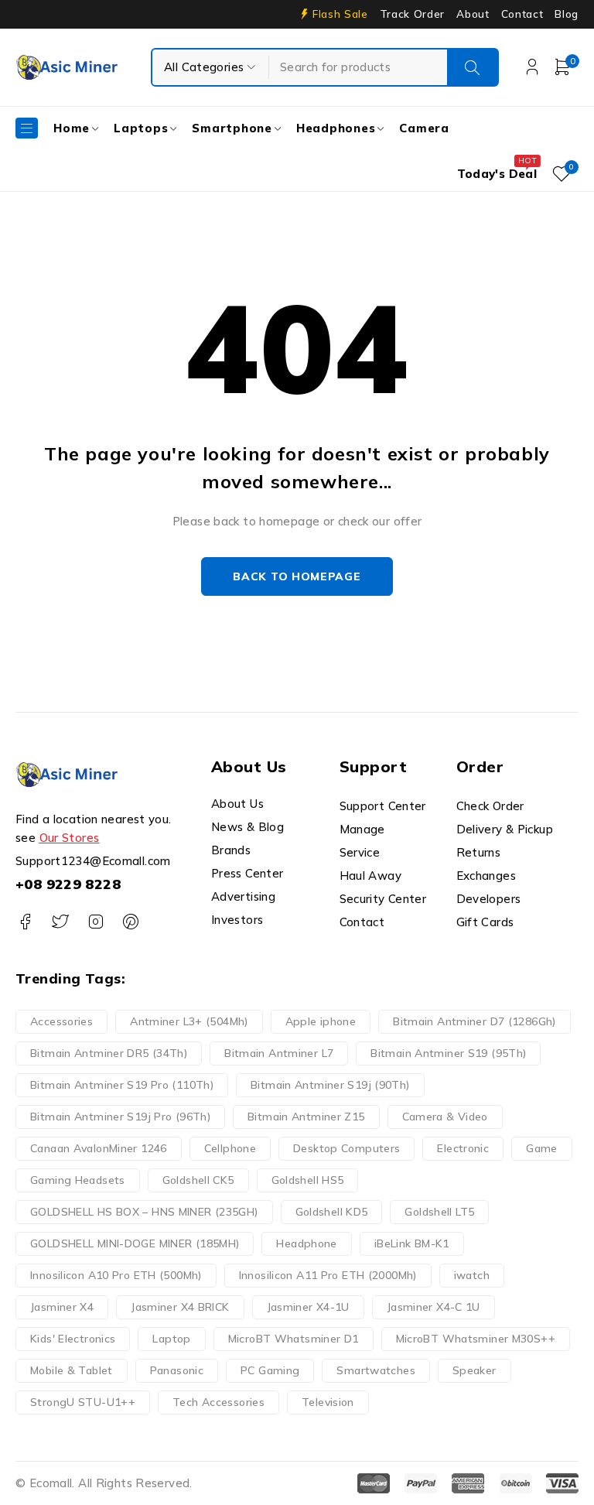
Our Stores (69, 837)
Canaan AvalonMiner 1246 (98, 1148)
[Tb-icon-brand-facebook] (25, 922)
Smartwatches (375, 1370)
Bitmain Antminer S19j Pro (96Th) (120, 1117)
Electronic (463, 1148)
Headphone (306, 1243)
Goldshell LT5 (439, 1212)
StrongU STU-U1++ (82, 1402)
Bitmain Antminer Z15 (306, 1117)
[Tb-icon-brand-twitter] (60, 922)
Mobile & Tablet (71, 1370)
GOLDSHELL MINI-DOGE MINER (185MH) (134, 1243)
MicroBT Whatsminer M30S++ (475, 1339)
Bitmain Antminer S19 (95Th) (448, 1053)
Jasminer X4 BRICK (180, 1307)
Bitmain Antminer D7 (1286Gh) (474, 1021)
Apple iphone (321, 1021)
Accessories (61, 1021)
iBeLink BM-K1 (411, 1243)
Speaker (474, 1370)
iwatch (472, 1275)
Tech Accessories (218, 1402)
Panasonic (176, 1370)
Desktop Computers (346, 1148)
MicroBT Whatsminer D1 (293, 1339)
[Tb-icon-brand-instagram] (95, 922)
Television (328, 1402)
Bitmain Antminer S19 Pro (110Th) (121, 1085)
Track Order (412, 14)
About (472, 14)
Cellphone (230, 1148)
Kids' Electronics (72, 1339)
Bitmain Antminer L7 (278, 1053)
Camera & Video (445, 1117)
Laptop (171, 1339)
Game (542, 1148)
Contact (522, 14)
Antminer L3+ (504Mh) (189, 1021)
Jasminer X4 (62, 1307)
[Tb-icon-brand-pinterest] (130, 922)
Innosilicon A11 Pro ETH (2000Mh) (328, 1275)
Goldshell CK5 (198, 1180)
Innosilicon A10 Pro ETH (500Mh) (116, 1275)
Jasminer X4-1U (308, 1307)
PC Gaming (270, 1370)
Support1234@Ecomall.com (93, 860)
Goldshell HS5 (307, 1180)
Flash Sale (340, 14)
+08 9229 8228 (68, 884)
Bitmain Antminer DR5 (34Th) (108, 1053)
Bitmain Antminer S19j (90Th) (330, 1085)
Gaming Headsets (77, 1180)
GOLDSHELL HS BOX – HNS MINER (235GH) (144, 1212)
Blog (567, 14)
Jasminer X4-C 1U (433, 1307)
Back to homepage (296, 576)
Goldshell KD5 (331, 1212)
